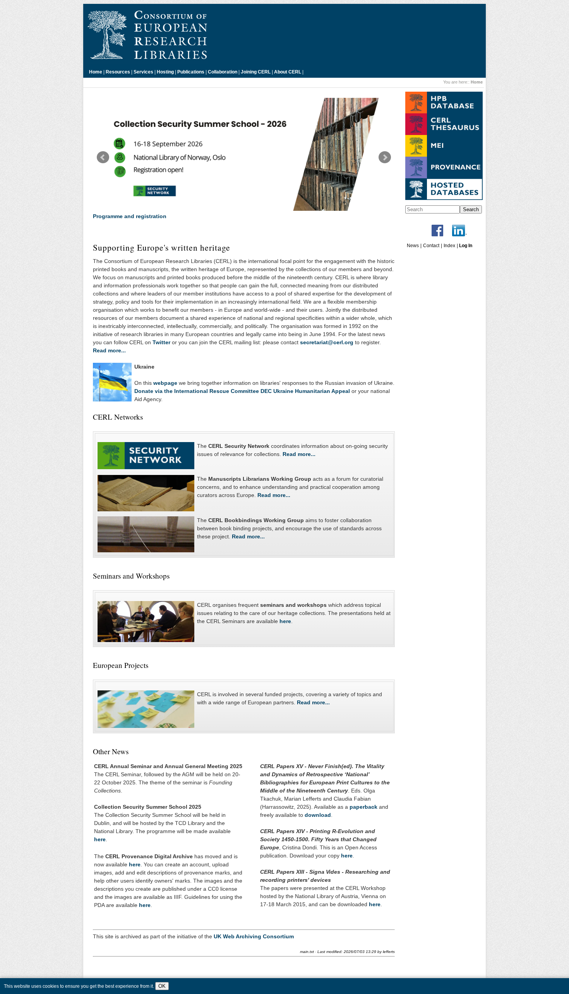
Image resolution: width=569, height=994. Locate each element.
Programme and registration (129, 216)
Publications (190, 72)
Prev (103, 157)
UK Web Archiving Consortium (254, 936)
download (318, 815)
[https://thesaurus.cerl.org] (444, 133)
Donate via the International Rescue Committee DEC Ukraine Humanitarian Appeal (242, 391)
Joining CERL (256, 72)
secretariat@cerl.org (326, 342)
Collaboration (222, 72)
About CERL (287, 72)
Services (143, 72)
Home (95, 72)
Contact (431, 245)
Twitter (161, 342)
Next (385, 157)
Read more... (109, 350)
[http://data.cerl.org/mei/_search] (444, 155)
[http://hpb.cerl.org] (444, 111)
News (413, 245)
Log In (465, 245)
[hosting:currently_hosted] (444, 198)
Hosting (165, 72)
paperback (363, 807)
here (285, 621)
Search (471, 209)
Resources (118, 72)
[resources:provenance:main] (444, 176)
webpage (165, 383)
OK (162, 986)
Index (449, 245)
